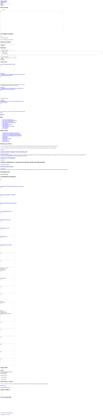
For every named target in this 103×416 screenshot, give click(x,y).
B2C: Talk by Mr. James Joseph (8, 119)
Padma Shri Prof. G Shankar (7, 124)
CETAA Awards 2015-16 (7, 138)
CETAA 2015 (5, 139)
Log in (4, 9)
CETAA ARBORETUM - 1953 (5, 211)
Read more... (2, 73)
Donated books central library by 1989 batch (8, 194)
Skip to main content (3, 0)
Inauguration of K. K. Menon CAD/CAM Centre (11, 132)
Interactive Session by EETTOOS (8, 126)
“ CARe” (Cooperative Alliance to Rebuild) (7, 64)
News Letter (5, 52)
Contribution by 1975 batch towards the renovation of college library (12, 186)
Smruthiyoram (5, 136)
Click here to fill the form (4, 164)
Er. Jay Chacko (5, 128)
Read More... (2, 149)
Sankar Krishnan (5, 123)
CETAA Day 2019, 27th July (6, 166)
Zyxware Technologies (9, 412)
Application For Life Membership (7, 157)
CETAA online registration (5, 387)
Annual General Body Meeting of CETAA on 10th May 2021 (13, 151)
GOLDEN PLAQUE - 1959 (5, 219)
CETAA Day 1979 (6, 141)
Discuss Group (5, 53)
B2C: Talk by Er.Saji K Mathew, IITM (9, 122)
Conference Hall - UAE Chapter (5, 244)
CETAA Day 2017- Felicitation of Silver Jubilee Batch (12, 135)
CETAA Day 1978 (6, 140)
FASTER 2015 (5, 137)
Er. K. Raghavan (5, 127)
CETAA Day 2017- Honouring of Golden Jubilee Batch (12, 134)
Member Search (3, 385)
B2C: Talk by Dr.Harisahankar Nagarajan (10, 120)
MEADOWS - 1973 (3, 236)
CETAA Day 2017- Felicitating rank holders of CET (11, 133)
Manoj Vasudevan (6, 125)
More (1, 115)
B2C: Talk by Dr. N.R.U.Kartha (8, 121)
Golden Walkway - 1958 (4, 228)
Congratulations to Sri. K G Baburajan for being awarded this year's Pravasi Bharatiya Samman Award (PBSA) (11, 89)
